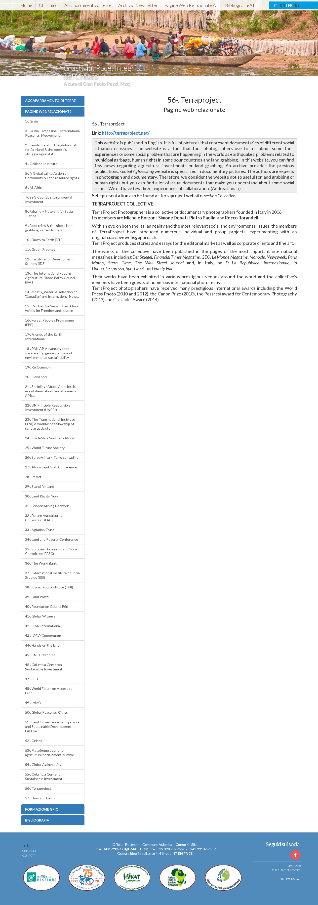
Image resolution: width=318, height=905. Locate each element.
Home (26, 5)
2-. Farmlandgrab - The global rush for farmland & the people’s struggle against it (51, 149)
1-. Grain (31, 121)
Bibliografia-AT (240, 5)
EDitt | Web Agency (290, 879)
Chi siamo (48, 5)
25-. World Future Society (45, 448)
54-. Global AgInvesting (43, 764)
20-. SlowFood (36, 377)
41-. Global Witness (40, 616)
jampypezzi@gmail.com (126, 849)
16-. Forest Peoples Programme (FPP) (49, 322)
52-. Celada (33, 741)
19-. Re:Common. (38, 367)
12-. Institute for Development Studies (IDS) (49, 261)
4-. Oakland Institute (41, 164)
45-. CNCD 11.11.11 (40, 655)
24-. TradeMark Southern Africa (49, 438)
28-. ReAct (33, 477)
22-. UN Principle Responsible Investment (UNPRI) (48, 407)
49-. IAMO (33, 702)
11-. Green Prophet (40, 249)
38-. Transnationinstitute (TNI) (49, 587)
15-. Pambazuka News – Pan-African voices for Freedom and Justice (52, 308)
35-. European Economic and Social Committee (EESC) (51, 551)
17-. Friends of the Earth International (43, 336)
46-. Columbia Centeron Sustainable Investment (43, 666)
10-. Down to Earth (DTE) (44, 240)
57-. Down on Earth (40, 798)
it (175, 853)
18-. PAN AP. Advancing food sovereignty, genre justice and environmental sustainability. (48, 353)
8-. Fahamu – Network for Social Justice (49, 213)
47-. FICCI (33, 679)
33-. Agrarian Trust (39, 530)
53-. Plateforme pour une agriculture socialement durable (49, 752)
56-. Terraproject (38, 788)
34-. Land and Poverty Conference (51, 539)
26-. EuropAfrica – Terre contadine (52, 457)
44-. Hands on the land (42, 645)
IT (276, 5)
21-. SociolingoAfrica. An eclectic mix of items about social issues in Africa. (51, 391)
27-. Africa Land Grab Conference (51, 467)
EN (282, 5)
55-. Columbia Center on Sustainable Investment (44, 776)
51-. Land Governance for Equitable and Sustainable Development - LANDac (52, 726)
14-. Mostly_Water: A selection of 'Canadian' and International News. (52, 294)
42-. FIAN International (43, 626)
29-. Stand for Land (39, 486)
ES (297, 5)
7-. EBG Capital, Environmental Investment (48, 199)
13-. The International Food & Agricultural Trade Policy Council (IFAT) (50, 277)
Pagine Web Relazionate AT (191, 5)
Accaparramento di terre (88, 5)
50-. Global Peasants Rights (46, 712)
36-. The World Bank (41, 563)
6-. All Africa (34, 187)
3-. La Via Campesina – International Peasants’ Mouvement (52, 133)
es (191, 853)
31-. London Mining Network (47, 506)
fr (186, 853)
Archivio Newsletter (138, 5)
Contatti (29, 855)
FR (290, 5)
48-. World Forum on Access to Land (49, 690)
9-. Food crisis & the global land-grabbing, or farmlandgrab (49, 227)
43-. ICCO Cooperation (43, 635)
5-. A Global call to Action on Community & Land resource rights (52, 175)
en (180, 853)
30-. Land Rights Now (41, 496)
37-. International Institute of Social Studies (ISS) (52, 575)
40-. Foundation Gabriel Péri (46, 606)
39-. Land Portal (37, 597)
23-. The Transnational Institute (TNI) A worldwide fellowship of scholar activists (50, 423)
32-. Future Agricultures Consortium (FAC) (43, 517)
